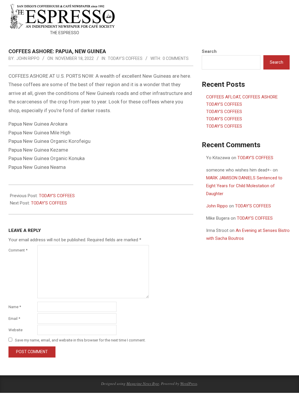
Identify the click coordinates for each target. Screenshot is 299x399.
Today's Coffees (125, 58)
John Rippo (217, 206)
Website (15, 330)
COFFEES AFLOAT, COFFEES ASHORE (242, 97)
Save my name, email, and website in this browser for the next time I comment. (80, 340)
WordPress (188, 383)
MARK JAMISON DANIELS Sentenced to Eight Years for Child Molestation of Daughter (244, 185)
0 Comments (176, 58)
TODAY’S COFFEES (57, 195)
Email (14, 318)
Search (209, 51)
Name (14, 307)
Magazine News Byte (142, 383)
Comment (17, 250)
